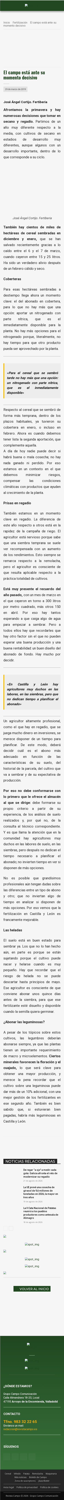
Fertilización (20, 22)
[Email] (49, 1144)
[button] (7, 6)
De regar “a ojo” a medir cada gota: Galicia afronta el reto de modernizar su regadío (40, 1173)
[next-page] (11, 1228)
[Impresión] (56, 1144)
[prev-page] (5, 1228)
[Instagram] (15, 1456)
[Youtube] (23, 1456)
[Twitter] (32, 1456)
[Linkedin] (41, 1144)
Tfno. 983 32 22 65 (20, 1421)
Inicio (6, 22)
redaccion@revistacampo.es (20, 1429)
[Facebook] (17, 1144)
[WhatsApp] (33, 1144)
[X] (25, 1144)
